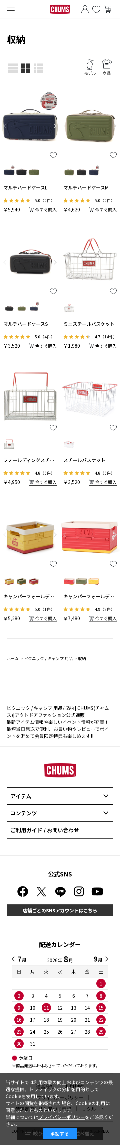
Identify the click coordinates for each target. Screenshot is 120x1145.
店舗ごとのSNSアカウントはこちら (60, 910)
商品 (107, 73)
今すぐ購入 (46, 209)
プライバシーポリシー (61, 1117)
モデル (90, 73)
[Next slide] (55, 126)
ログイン (85, 9)
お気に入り (96, 9)
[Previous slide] (4, 126)
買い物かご (107, 9)
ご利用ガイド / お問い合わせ (44, 830)
